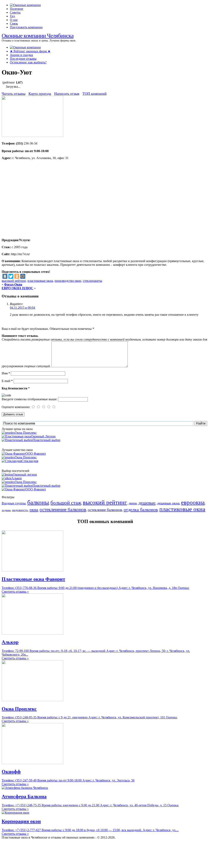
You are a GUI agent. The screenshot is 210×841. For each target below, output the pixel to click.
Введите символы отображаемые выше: (29, 399)
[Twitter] (10, 276)
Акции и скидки (21, 55)
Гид (12, 16)
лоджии (6, 510)
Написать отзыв (66, 94)
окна (34, 509)
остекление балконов (105, 510)
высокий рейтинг (14, 280)
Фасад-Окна (13, 284)
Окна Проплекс (26, 432)
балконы (38, 502)
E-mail (7, 381)
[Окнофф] (32, 763)
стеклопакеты (92, 280)
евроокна (193, 502)
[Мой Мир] (22, 276)
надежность (20, 510)
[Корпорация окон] (15, 812)
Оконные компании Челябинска (37, 35)
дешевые (146, 502)
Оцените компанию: (16, 407)
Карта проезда (40, 94)
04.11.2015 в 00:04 (22, 307)
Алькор (16, 478)
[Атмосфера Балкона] (25, 787)
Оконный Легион (43, 436)
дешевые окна (168, 503)
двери (133, 503)
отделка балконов (141, 509)
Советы (15, 12)
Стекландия (30, 461)
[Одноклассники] (16, 276)
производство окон (68, 280)
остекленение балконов (63, 509)
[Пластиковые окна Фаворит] (32, 570)
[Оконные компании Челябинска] (25, 5)
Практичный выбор (46, 440)
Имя (6, 373)
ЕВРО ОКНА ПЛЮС (17, 288)
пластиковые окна (40, 280)
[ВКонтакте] (4, 276)
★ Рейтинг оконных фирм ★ (30, 51)
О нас (14, 20)
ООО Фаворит (35, 453)
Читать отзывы (13, 94)
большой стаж (65, 502)
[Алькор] (32, 633)
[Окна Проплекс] (32, 700)
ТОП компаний (94, 94)
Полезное (16, 8)
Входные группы (14, 503)
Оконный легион (25, 474)
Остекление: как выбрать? (28, 62)
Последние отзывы (23, 58)
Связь (14, 23)
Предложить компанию (26, 27)
